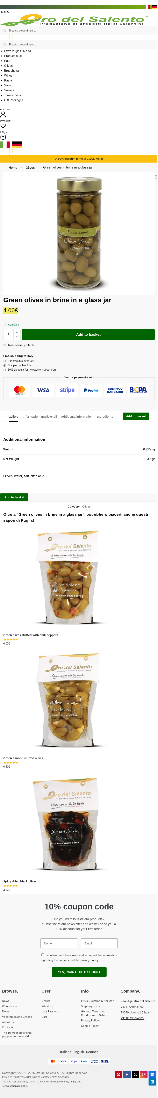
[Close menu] (1, 2)
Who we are (9, 1006)
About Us (8, 1022)
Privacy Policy (90, 1020)
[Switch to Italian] (147, 7)
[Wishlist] (129, 531)
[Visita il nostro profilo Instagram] (144, 1074)
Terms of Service (11, 1085)
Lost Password (51, 1011)
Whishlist (48, 1006)
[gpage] (152, 1074)
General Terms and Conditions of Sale (93, 1013)
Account (5, 109)
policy (94, 960)
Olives (30, 167)
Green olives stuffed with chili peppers (30, 635)
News (5, 1001)
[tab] (14, 416)
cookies (64, 960)
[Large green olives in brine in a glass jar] (156, 177)
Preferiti (5, 121)
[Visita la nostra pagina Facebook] (127, 1074)
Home (13, 167)
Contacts (8, 1027)
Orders (46, 1001)
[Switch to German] (155, 7)
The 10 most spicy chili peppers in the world (17, 1034)
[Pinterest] (118, 1074)
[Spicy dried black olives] (67, 823)
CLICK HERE (95, 159)
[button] (79, 37)
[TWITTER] (135, 1074)
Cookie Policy (90, 1026)
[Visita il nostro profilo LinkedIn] (152, 1082)
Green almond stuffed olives (23, 758)
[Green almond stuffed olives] (67, 700)
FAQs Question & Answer (97, 1001)
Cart (44, 1017)
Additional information (77, 416)
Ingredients (105, 416)
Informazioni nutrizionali (39, 416)
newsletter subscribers (42, 369)
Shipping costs (90, 1006)
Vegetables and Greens (17, 1017)
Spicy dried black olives (20, 881)
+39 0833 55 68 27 (132, 1018)
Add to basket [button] (67, 644)
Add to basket (88, 334)
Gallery (13, 416)
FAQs (3, 132)
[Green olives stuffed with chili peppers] (67, 577)
